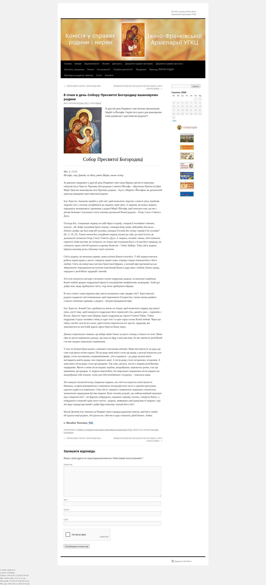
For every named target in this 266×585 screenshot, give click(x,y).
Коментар (68, 464)
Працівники (141, 69)
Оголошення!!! (103, 69)
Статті (99, 75)
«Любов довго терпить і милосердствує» (82, 85)
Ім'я (66, 499)
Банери (78, 63)
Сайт (66, 519)
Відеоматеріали (92, 63)
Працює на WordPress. (183, 561)
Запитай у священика (74, 69)
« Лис (173, 120)
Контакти (109, 75)
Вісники (105, 63)
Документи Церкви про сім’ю (169, 63)
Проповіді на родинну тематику (78, 75)
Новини (90, 69)
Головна (68, 63)
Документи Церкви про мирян (139, 63)
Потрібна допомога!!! (123, 69)
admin (98, 103)
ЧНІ (91, 422)
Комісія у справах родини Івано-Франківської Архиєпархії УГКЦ (104, 429)
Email (67, 509)
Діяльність (117, 63)
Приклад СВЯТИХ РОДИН (161, 69)
